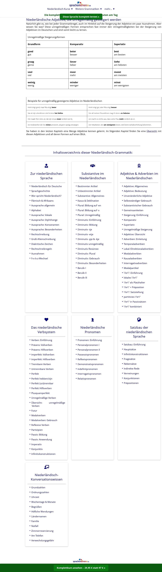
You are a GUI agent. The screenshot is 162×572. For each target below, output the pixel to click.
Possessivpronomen (88, 354)
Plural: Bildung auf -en (89, 205)
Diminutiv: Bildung (87, 224)
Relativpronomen (87, 378)
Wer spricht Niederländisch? (46, 195)
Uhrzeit (35, 497)
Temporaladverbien (134, 243)
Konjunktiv (37, 449)
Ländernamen (38, 516)
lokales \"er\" (130, 277)
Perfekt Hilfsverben (41, 388)
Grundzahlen (38, 487)
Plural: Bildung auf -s (88, 210)
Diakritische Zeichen (42, 243)
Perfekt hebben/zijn (41, 378)
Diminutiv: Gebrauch (89, 258)
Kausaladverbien (133, 258)
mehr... (108, 8)
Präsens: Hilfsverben (42, 349)
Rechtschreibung (40, 234)
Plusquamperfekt (40, 393)
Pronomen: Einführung (90, 340)
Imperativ (36, 444)
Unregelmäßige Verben (43, 397)
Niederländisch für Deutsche (46, 186)
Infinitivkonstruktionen (43, 453)
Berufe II (82, 272)
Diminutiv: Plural (86, 253)
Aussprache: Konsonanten (45, 224)
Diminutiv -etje (85, 234)
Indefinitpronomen (88, 369)
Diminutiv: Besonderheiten (92, 263)
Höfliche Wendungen (42, 511)
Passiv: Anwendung (41, 439)
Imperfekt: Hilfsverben (43, 359)
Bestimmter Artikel (88, 186)
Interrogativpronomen (89, 373)
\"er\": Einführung (133, 272)
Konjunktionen (131, 378)
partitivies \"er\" (132, 296)
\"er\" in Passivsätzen (135, 301)
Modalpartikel (131, 267)
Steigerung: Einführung (136, 215)
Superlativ (129, 224)
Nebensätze (130, 363)
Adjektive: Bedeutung (135, 190)
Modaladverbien (132, 253)
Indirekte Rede (131, 368)
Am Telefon (37, 535)
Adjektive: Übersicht (134, 234)
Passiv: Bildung (39, 434)
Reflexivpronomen (87, 359)
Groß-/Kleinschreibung (43, 239)
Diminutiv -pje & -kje (88, 239)
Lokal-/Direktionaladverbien (139, 248)
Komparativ (130, 219)
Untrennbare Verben (42, 369)
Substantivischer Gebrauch (138, 205)
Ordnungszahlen (40, 492)
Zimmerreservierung (42, 530)
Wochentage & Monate (43, 501)
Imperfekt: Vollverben (42, 354)
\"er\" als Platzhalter (134, 282)
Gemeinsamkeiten (133, 210)
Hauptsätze (130, 349)
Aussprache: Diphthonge (44, 219)
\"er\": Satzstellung (133, 292)
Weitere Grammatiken (87, 8)
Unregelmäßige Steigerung (138, 229)
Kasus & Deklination (88, 200)
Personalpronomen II (89, 349)
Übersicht (152, 131)
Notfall (34, 525)
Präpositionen (131, 382)
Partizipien (37, 429)
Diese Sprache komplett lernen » (81, 16)
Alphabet (36, 210)
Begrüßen (36, 506)
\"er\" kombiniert (133, 306)
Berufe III (82, 277)
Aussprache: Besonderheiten (46, 229)
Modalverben (38, 415)
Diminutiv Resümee (88, 248)
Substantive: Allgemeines (91, 195)
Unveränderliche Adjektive (138, 195)
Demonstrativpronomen (90, 364)
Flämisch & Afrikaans (42, 200)
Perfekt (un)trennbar (42, 383)
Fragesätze (129, 358)
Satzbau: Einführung (134, 344)
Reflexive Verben (40, 424)
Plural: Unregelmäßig (89, 215)
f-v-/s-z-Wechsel (39, 258)
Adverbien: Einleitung (135, 239)
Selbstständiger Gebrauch (137, 200)
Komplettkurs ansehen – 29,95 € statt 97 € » (81, 567)
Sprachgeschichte (40, 190)
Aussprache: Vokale (41, 215)
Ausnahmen (37, 253)
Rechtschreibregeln (41, 248)
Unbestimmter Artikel (89, 190)
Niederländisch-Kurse (58, 8)
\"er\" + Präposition (134, 287)
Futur (34, 410)
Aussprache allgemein (43, 205)
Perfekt (35, 373)
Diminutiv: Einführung (89, 219)
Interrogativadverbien (135, 263)
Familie (35, 521)
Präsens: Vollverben (41, 344)
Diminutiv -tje (85, 229)
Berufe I (82, 267)
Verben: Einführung (41, 340)
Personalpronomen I (88, 344)
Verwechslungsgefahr (42, 540)
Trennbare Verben (41, 364)
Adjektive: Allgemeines (136, 186)
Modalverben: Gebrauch (44, 420)
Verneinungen (131, 373)
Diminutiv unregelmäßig (90, 243)
